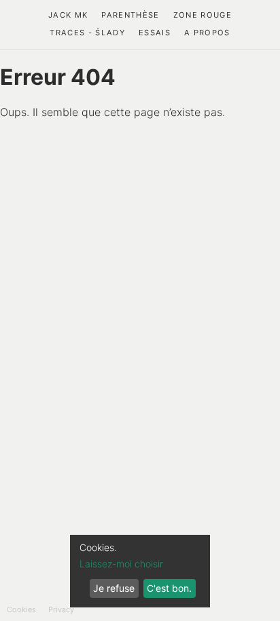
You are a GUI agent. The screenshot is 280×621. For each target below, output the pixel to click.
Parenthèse (130, 15)
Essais (155, 32)
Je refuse (114, 588)
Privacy (61, 609)
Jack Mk (68, 15)
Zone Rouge (202, 15)
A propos (207, 32)
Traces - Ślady (87, 32)
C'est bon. (169, 588)
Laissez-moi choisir (121, 563)
